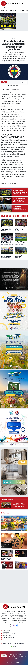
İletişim (10, 643)
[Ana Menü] (4, 7)
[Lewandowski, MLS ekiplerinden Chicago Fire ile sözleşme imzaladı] (21, 222)
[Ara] (2, 7)
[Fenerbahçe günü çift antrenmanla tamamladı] (21, 250)
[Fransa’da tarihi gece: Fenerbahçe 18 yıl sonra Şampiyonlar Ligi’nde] (7, 222)
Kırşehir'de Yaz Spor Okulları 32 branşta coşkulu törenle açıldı (7, 256)
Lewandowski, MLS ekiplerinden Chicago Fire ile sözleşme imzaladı (20, 228)
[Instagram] (14, 625)
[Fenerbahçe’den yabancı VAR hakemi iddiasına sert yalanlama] (14, 72)
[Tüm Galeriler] (26, 513)
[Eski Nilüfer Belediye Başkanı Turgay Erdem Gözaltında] (21, 565)
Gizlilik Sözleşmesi (19, 643)
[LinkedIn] (17, 625)
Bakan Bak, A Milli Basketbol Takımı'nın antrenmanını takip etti (7, 243)
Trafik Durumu (6, 632)
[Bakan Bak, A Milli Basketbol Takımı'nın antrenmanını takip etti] (7, 237)
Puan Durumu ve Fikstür (9, 633)
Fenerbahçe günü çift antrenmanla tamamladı (20, 256)
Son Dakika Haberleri (8, 637)
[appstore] (14, 647)
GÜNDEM (4, 10)
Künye (4, 643)
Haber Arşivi (6, 639)
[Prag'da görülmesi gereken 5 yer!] (14, 523)
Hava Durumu (6, 630)
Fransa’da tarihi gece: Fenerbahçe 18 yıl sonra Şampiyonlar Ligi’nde (7, 228)
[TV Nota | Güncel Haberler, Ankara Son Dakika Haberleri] (12, 3)
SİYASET (21, 10)
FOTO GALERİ (13, 10)
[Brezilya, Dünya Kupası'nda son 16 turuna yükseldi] (21, 237)
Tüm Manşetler (7, 635)
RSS (4, 655)
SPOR (14, 38)
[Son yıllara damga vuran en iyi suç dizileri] (14, 541)
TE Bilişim (18, 662)
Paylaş (5, 82)
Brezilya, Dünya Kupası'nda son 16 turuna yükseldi (20, 243)
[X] (11, 625)
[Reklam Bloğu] (14, 279)
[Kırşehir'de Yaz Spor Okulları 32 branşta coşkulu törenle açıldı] (7, 250)
